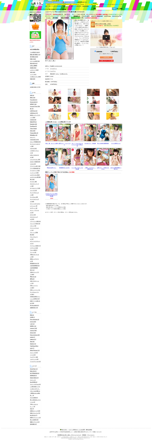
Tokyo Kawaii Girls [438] (33, 129)
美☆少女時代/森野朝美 (103, 143)
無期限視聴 (99, 51)
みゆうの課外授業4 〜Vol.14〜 (115, 168)
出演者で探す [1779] (35, 87)
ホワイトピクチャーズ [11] (35, 242)
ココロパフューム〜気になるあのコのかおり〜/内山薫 (51, 195)
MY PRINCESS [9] (34, 373)
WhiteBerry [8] (33, 135)
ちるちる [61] (33, 148)
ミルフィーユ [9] (34, 359)
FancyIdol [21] (33, 100)
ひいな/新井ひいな (115, 143)
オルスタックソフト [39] (34, 185)
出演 (47, 66)
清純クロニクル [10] (35, 413)
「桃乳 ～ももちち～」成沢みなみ (90, 168)
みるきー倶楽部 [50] (35, 161)
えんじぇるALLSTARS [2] (33, 381)
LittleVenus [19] (34, 113)
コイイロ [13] (33, 190)
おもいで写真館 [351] (35, 142)
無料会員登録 (85, 6)
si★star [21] (33, 339)
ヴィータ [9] (33, 252)
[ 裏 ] (53, 61)
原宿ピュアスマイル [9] (34, 260)
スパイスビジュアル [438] (34, 200)
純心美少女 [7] (33, 415)
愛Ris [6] (32, 279)
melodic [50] (33, 119)
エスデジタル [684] (35, 175)
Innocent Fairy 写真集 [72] (35, 107)
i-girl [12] (32, 324)
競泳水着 (52, 74)
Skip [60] (32, 341)
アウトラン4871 (86, 16)
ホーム (31, 9)
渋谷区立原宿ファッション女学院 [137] (35, 298)
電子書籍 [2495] (34, 56)
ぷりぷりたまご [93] (35, 159)
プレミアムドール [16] (34, 238)
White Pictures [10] (35, 350)
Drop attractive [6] (34, 319)
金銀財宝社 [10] (34, 307)
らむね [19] (33, 164)
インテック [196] (34, 172)
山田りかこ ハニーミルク (64, 144)
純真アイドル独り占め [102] (35, 302)
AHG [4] (32, 95)
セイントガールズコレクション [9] (35, 205)
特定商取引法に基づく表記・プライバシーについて (69, 435)
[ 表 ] (49, 61)
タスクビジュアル (116, 16)
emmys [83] (33, 321)
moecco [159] (33, 328)
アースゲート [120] (35, 170)
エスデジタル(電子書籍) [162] (35, 178)
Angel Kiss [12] (34, 369)
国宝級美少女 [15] (34, 263)
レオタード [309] (34, 70)
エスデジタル (107, 16)
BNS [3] (32, 315)
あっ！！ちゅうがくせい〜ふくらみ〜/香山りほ (77, 145)
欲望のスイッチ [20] (35, 411)
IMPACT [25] (33, 104)
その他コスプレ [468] (35, 76)
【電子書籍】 (55, 18)
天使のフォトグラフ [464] (34, 273)
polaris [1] (32, 337)
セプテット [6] (33, 208)
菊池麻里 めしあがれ (64, 167)
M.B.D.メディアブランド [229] (35, 116)
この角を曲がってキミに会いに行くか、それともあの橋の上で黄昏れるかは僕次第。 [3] (35, 391)
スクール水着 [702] (35, 61)
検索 (94, 8)
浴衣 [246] (32, 72)
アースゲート (53, 68)
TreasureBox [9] (34, 133)
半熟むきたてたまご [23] (34, 255)
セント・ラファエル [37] (34, 211)
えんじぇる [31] (34, 352)
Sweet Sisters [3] (34, 377)
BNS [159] (32, 97)
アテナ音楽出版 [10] (35, 168)
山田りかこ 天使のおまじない (103, 168)
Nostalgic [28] (33, 124)
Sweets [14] (33, 344)
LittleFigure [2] (33, 111)
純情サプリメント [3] (35, 417)
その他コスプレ (64, 74)
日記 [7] (32, 408)
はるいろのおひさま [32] (34, 156)
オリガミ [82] (33, 181)
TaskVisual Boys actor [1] (34, 347)
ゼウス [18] (33, 214)
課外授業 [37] (33, 424)
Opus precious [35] (35, 335)
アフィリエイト (90, 435)
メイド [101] (33, 74)
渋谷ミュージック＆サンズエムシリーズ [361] (35, 292)
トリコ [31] (33, 355)
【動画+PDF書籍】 (65, 18)
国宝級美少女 (77, 16)
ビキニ (36, 9)
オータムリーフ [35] (35, 188)
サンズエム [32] (34, 197)
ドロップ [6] (33, 226)
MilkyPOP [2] (33, 122)
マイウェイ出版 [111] (35, 245)
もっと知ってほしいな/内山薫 (77, 168)
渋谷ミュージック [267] (34, 286)
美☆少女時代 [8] (34, 419)
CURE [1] (32, 317)
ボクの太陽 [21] (34, 397)
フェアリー (53, 71)
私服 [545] (32, 79)
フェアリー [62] (34, 357)
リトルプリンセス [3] (35, 361)
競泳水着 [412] (33, 63)
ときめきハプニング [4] (34, 152)
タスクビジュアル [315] (34, 218)
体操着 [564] (33, 68)
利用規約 (84, 435)
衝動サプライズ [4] (34, 422)
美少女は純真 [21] (34, 305)
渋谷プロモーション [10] (34, 282)
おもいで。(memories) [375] (34, 138)
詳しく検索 (119, 8)
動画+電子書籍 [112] (35, 54)
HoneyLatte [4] (33, 102)
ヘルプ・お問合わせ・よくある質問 (76, 429)
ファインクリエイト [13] (34, 229)
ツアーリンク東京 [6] (35, 221)
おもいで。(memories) (97, 16)
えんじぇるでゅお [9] (35, 384)
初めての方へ (67, 6)
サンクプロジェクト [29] (34, 194)
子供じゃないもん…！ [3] (34, 405)
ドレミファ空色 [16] (35, 223)
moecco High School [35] (33, 331)
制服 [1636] (33, 59)
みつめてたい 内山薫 (90, 143)
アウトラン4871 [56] (35, 166)
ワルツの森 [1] (33, 250)
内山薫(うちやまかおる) (56, 66)
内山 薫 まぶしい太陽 (51, 143)
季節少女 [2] (33, 276)
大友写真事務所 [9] (34, 265)
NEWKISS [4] (33, 375)
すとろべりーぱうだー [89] (35, 145)
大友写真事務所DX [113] (34, 269)
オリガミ (48, 18)
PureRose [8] (33, 126)
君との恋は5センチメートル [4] (35, 401)
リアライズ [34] (34, 248)
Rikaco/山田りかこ (51, 167)
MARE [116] (33, 326)
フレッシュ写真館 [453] (34, 233)
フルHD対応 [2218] (35, 52)
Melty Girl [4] (33, 371)
